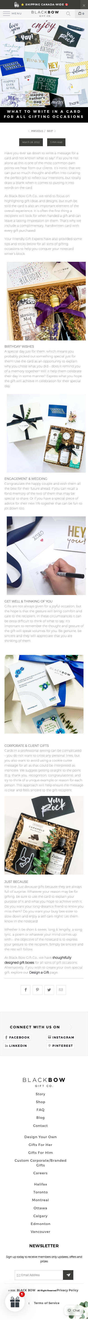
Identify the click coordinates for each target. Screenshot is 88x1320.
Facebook (19, 1037)
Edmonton (41, 1224)
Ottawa (40, 1208)
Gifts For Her (40, 1145)
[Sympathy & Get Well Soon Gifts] (46, 596)
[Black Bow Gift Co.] (44, 13)
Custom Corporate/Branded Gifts (41, 1162)
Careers (40, 1173)
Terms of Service (47, 1303)
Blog (40, 1117)
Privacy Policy (67, 1290)
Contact (40, 1126)
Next (50, 131)
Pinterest (62, 1045)
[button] (15, 1302)
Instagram (63, 1037)
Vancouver (40, 1232)
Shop (40, 1102)
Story (40, 1094)
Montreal (40, 1200)
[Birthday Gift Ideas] (46, 341)
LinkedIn (18, 1045)
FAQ (40, 1110)
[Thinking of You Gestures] (44, 873)
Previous (36, 131)
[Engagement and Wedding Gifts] (46, 474)
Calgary (40, 1216)
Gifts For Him (40, 1152)
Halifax (40, 1184)
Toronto (40, 1192)
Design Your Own (40, 1137)
